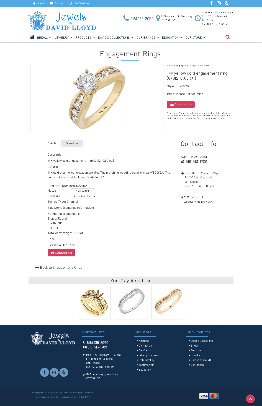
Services (144, 350)
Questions (72, 143)
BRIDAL (42, 37)
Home (170, 65)
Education (170, 37)
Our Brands (146, 37)
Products (84, 37)
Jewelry (62, 37)
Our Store (194, 37)
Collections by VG (201, 359)
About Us (42, 3)
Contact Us (61, 3)
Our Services (82, 3)
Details (51, 143)
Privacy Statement (150, 355)
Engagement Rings (186, 65)
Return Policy (146, 359)
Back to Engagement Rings (61, 267)
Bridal (194, 345)
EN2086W (203, 65)
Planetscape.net (68, 396)
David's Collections (114, 37)
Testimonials (146, 364)
